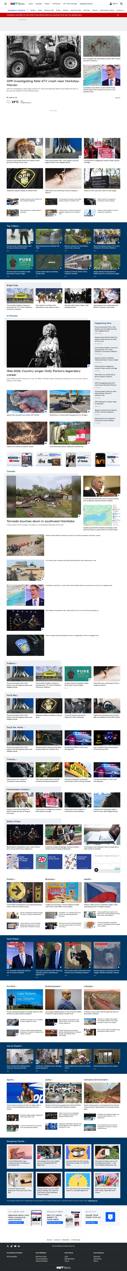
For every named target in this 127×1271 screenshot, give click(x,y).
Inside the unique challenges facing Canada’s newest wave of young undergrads (62, 848)
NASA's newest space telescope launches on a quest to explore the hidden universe (31, 1032)
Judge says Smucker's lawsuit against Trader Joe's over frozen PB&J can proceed (62, 906)
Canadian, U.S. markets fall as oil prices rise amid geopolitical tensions (70, 914)
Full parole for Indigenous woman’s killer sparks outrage (49, 810)
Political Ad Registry (42, 1261)
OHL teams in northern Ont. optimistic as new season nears (47, 306)
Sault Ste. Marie (76, 10)
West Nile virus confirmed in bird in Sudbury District (106, 684)
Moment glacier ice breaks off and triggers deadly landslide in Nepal (106, 972)
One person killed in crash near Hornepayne (76, 748)
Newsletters (65, 1239)
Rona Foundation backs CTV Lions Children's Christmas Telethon (107, 247)
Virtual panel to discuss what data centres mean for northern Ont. (48, 748)
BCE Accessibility (12, 1256)
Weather (33, 10)
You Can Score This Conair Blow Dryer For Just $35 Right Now (78, 1190)
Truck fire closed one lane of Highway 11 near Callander (75, 716)
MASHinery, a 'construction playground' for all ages (68, 415)
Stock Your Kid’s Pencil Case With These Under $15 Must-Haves (105, 1190)
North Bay (86, 10)
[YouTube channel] (15, 1246)
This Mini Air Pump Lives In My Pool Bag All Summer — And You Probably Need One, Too (106, 1163)
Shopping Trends (86, 4)
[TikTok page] (11, 1246)
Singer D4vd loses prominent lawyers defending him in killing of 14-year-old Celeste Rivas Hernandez (70, 1033)
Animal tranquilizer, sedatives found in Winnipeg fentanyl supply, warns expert (108, 924)
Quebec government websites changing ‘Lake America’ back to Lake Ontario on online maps (100, 529)
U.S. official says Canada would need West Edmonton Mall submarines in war (71, 560)
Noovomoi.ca (98, 1258)
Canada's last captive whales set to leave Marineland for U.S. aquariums (108, 1116)
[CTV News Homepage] (17, 4)
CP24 (66, 1256)
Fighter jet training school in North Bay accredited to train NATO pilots (107, 716)
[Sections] (5, 4)
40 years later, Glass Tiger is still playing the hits (76, 306)
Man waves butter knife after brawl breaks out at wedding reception (78, 972)
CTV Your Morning (70, 4)
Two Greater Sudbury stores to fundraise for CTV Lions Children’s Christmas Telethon (19, 307)
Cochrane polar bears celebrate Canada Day (66, 446)
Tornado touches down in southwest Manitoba (40, 521)
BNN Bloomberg (69, 1258)
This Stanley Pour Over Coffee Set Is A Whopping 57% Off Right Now (48, 1163)
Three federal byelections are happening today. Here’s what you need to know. (24, 906)
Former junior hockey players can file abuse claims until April (19, 247)
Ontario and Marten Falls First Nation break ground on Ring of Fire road (23, 161)
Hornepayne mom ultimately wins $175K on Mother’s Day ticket (106, 306)
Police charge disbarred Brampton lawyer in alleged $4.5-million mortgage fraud (72, 635)
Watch (47, 4)
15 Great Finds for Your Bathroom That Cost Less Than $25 (20, 1190)
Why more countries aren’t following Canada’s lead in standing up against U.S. (49, 972)
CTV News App (75, 1239)
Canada (39, 4)
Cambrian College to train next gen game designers (49, 1067)
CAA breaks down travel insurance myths (77, 1067)
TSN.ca (67, 1261)
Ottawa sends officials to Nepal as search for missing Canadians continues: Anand (73, 535)
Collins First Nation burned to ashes (20, 446)
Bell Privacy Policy (41, 1256)
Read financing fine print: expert (106, 1066)
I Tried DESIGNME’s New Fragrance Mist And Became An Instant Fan (19, 1163)
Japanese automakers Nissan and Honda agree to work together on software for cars (70, 1125)
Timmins (95, 10)
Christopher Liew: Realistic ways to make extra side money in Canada (101, 848)
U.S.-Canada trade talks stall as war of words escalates (18, 972)
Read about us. (93, 1200)
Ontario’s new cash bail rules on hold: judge (100, 191)
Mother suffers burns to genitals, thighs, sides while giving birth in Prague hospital (101, 906)
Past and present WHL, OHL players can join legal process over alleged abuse (61, 161)
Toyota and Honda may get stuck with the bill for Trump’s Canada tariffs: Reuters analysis (63, 1106)
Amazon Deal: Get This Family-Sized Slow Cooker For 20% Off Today (77, 1163)
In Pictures (56, 4)
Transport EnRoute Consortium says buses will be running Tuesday (78, 780)
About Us (49, 1239)
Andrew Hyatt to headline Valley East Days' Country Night (18, 273)
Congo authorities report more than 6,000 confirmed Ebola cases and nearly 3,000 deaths (108, 913)
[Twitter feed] (8, 1246)
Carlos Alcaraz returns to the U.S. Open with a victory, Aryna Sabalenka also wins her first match (24, 1107)
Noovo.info (97, 1256)
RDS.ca (96, 1261)
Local (31, 4)
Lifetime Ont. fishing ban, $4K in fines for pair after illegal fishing (105, 810)
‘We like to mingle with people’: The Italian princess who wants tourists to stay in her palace (107, 1020)
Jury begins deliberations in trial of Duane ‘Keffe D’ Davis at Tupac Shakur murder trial (63, 1013)
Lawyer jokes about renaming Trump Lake (47, 273)
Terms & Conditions (41, 1258)
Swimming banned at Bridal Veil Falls (47, 247)
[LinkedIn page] (19, 1246)
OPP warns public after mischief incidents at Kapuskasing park (48, 780)
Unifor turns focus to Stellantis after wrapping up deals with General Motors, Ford (69, 1114)
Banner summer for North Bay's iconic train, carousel (76, 247)
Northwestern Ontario (107, 10)
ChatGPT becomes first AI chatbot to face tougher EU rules (31, 1020)
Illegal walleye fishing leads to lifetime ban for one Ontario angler (106, 273)
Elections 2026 (49, 10)
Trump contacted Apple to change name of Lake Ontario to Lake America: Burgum (25, 1013)
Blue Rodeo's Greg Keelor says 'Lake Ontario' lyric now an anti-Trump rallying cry (72, 610)
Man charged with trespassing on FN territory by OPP (106, 748)
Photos (58, 10)
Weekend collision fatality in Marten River (22, 191)
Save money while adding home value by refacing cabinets (18, 1067)
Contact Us (57, 1239)
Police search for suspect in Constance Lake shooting (17, 780)
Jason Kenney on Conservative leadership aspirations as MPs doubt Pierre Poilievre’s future (30, 925)
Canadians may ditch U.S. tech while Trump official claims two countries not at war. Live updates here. (99, 90)
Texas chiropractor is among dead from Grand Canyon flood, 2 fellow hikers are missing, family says (101, 1107)
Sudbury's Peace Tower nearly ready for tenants (76, 273)
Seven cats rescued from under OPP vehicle (23, 415)
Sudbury (65, 10)
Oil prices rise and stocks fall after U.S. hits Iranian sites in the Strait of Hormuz (70, 925)
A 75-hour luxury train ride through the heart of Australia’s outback (101, 1013)
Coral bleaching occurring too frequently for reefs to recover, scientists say (107, 1126)
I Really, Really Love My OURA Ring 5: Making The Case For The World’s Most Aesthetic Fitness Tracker (48, 1191)
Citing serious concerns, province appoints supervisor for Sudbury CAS (70, 212)
